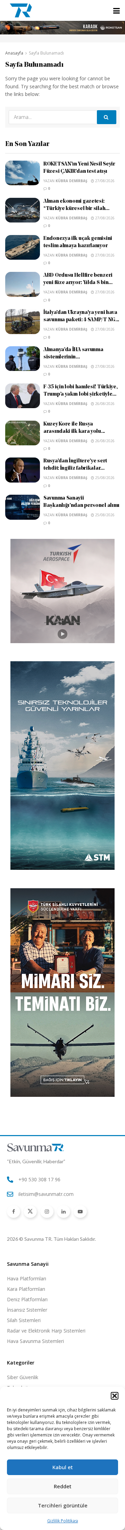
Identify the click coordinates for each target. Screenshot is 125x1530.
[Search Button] (106, 117)
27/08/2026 (104, 180)
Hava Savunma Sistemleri (35, 1341)
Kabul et (62, 1467)
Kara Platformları (26, 1289)
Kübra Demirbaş (72, 180)
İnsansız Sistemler (27, 1309)
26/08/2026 (104, 403)
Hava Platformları (26, 1278)
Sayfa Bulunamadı (46, 53)
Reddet (63, 1486)
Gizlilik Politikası (62, 1521)
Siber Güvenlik (22, 1377)
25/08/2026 (104, 477)
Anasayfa (14, 53)
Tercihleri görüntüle (63, 1505)
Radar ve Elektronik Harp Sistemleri (46, 1330)
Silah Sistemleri (24, 1320)
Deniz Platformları (27, 1299)
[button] (114, 1395)
